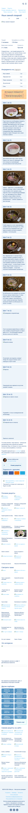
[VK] (14, 810)
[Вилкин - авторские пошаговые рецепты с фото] (9, 4)
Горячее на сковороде (21, 696)
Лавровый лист (22, 10)
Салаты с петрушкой (8, 717)
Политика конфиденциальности (14, 796)
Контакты (20, 792)
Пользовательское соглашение (14, 799)
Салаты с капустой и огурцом (21, 712)
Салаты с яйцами (21, 717)
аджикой (3, 454)
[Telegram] (17, 810)
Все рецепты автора (11, 461)
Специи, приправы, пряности (8, 10)
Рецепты (10, 8)
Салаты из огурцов (8, 706)
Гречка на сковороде (8, 700)
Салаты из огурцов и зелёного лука (21, 706)
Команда (14, 792)
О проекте (7, 792)
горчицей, (18, 451)
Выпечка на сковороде (8, 696)
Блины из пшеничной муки (8, 691)
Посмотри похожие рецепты (14, 96)
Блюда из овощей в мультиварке (21, 691)
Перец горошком (8, 12)
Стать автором (14, 794)
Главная (3, 8)
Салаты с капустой (8, 711)
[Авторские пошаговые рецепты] (14, 785)
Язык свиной (22, 12)
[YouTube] (11, 810)
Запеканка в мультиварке (21, 700)
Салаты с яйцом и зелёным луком (7, 722)
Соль (15, 12)
